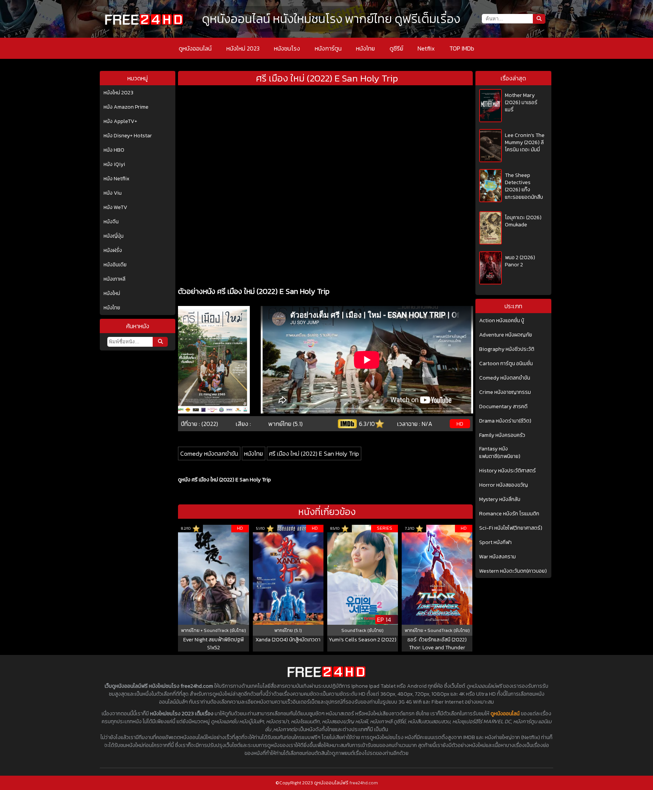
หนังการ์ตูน (328, 48)
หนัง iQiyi (114, 164)
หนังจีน (111, 222)
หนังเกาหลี (114, 279)
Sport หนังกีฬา (495, 542)
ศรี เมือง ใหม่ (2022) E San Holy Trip (314, 453)
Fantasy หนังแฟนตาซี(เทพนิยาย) (499, 452)
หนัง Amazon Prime (126, 107)
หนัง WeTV (115, 207)
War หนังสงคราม (497, 557)
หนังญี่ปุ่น (114, 236)
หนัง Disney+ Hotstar (128, 136)
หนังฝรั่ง (113, 250)
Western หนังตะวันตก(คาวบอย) (513, 571)
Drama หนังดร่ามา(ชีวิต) (505, 421)
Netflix (426, 48)
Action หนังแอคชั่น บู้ (501, 320)
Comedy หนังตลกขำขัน (209, 453)
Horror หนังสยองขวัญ (503, 485)
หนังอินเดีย (115, 265)
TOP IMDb (461, 48)
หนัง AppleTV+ (120, 121)
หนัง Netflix (116, 179)
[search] (160, 342)
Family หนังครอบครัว (502, 435)
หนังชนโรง (287, 48)
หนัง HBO (114, 150)
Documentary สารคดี (503, 406)
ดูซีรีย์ (396, 48)
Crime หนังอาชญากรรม (505, 392)
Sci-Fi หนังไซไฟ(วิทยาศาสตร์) (510, 528)
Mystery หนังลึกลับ (499, 499)
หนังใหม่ (112, 293)
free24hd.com (364, 782)
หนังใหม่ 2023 (243, 48)
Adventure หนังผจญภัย (505, 335)
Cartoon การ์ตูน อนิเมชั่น (506, 363)
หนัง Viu (113, 193)
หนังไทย (365, 48)
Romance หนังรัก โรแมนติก (509, 514)
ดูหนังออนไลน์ (195, 48)
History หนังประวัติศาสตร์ (507, 471)
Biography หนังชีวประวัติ (506, 349)
